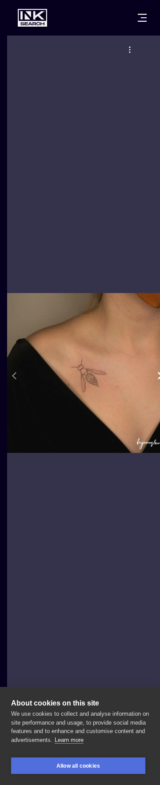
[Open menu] (142, 17)
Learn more (69, 740)
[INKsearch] (32, 18)
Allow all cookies (78, 766)
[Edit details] (129, 49)
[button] (129, 49)
